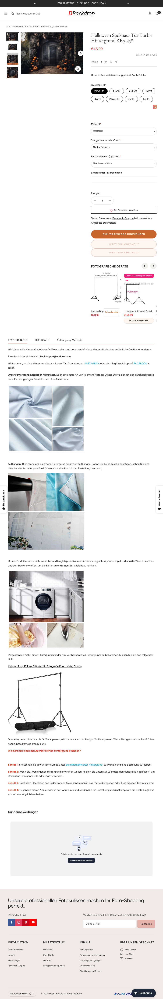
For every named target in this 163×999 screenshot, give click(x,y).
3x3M (131, 99)
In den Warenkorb (139, 320)
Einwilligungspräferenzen (91, 971)
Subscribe (146, 923)
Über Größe (48, 955)
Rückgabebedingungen (54, 965)
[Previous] (145, 266)
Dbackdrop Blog (87, 965)
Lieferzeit (47, 960)
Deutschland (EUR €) (20, 993)
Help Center (130, 949)
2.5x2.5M (114, 99)
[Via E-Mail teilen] (116, 62)
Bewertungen (14, 960)
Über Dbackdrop (15, 949)
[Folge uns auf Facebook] (11, 922)
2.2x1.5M (99, 91)
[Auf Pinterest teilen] (106, 62)
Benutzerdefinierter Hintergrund (84, 764)
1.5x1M (116, 91)
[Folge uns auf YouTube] (33, 922)
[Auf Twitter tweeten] (111, 62)
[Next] (80, 53)
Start (8, 26)
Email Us (129, 958)
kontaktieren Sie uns (34, 743)
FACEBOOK (140, 363)
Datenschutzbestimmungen (92, 955)
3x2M (97, 99)
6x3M (146, 99)
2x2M (149, 91)
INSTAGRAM (92, 363)
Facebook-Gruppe (16, 965)
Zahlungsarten (86, 949)
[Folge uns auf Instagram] (18, 922)
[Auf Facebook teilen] (101, 62)
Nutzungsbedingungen (90, 960)
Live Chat (129, 954)
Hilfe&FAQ (48, 949)
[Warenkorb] (157, 13)
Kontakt (11, 955)
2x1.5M (133, 91)
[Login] (150, 13)
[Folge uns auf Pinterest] (25, 922)
